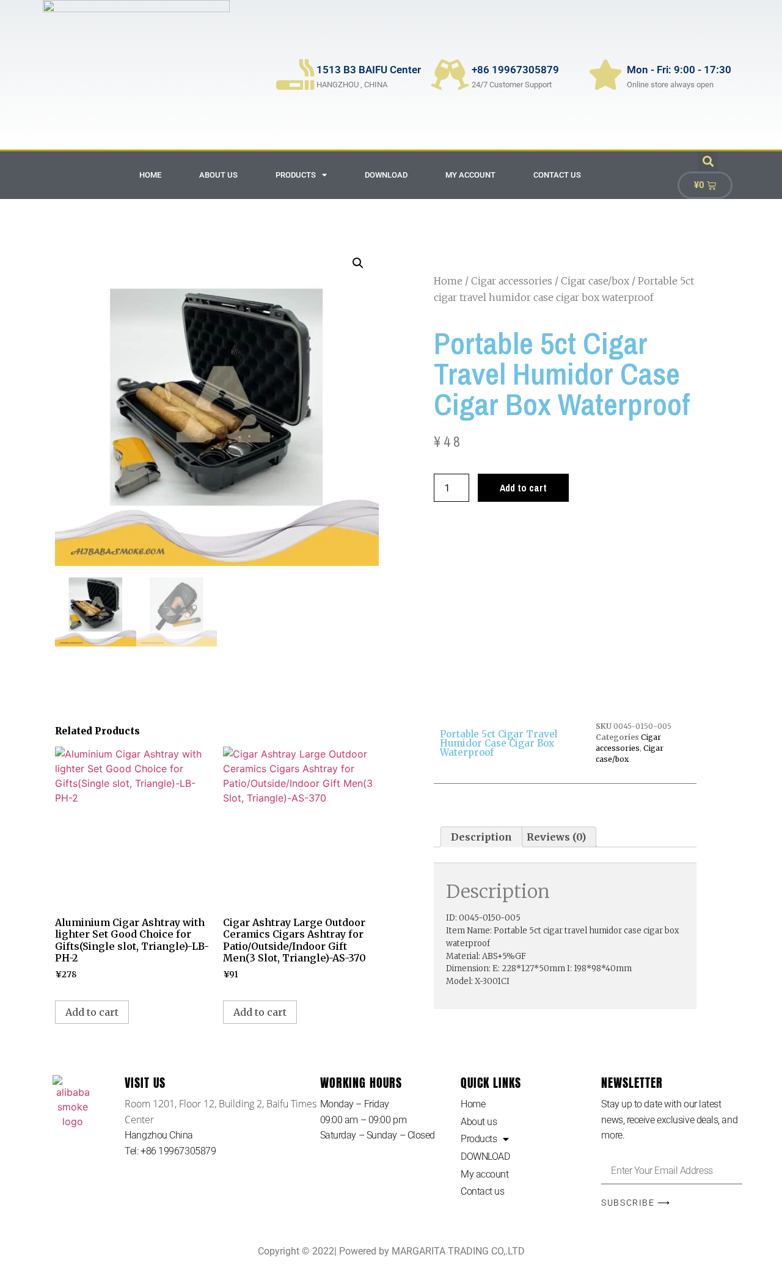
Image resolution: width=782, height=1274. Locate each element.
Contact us (557, 174)
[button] (708, 161)
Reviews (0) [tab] (556, 837)
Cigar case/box (595, 281)
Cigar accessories (511, 281)
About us (218, 174)
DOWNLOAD (386, 174)
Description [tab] (481, 837)
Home (150, 174)
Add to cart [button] (92, 1012)
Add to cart (523, 487)
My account (470, 174)
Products (296, 174)
